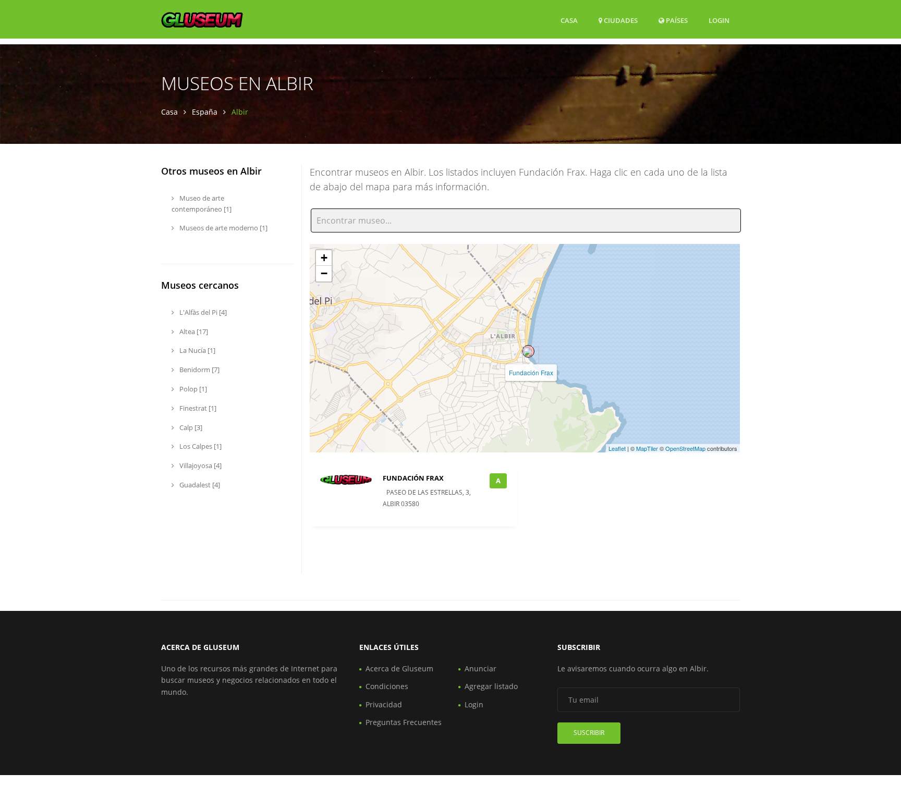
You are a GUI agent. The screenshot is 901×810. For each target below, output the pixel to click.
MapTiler (647, 448)
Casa (569, 20)
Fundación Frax (531, 372)
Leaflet (617, 448)
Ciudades (620, 20)
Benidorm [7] (199, 369)
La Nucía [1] (196, 350)
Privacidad (384, 704)
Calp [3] (190, 427)
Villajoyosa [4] (200, 465)
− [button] (324, 273)
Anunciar (480, 668)
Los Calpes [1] (200, 446)
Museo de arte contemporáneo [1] (202, 203)
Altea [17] (193, 331)
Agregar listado (491, 686)
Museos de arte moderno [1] (222, 227)
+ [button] (324, 257)
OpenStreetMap (685, 448)
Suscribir (589, 732)
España (204, 112)
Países (676, 20)
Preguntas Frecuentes (404, 722)
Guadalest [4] (199, 484)
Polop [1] (192, 389)
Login (719, 20)
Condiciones (387, 686)
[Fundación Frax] (528, 351)
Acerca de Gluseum (399, 668)
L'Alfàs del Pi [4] (202, 312)
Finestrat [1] (197, 408)
